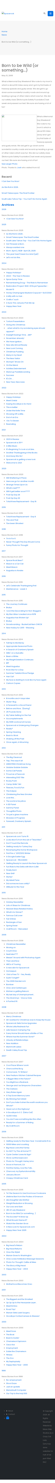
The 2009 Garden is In (16, 981)
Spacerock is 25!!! (14, 442)
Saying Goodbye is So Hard (18, 404)
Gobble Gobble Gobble (17, 767)
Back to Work (12, 735)
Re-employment (13, 1380)
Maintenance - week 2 (16, 589)
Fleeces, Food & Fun (15, 787)
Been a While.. (12, 656)
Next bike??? (12, 954)
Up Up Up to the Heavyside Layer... (21, 1302)
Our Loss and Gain (14, 1206)
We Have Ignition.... (14, 341)
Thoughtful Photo (14, 811)
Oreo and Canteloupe (16, 988)
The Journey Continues (16, 604)
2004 (4, 1236)
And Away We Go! (14, 456)
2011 (3, 827)
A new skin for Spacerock (17, 967)
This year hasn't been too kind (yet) (22, 254)
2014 (4, 633)
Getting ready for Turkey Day (19, 846)
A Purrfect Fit (11, 1001)
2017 (4, 551)
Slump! (9, 876)
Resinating (11, 424)
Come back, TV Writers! (17, 1072)
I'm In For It (11, 538)
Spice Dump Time (14, 279)
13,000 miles (11, 1115)
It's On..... (10, 378)
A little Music (11, 446)
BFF (7, 663)
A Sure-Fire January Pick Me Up (20, 303)
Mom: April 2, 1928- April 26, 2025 (21, 250)
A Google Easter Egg (15, 856)
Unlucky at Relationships (17, 1040)
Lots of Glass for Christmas (18, 905)
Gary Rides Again (14, 1092)
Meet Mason (11, 567)
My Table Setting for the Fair (18, 715)
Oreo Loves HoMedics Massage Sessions (25, 1258)
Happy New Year (13, 306)
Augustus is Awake (14, 570)
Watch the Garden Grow (17, 1223)
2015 (4, 594)
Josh (19, 167)
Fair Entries (11, 919)
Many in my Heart (14, 355)
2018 (4, 529)
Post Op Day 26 (13, 494)
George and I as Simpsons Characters (23, 1085)
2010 (4, 892)
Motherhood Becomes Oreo (19, 1284)
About (10, 1411)
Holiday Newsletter (14, 902)
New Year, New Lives (15, 382)
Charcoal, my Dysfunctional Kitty (20, 1171)
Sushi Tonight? (12, 977)
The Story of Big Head (16, 1265)
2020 (4, 468)
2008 (4, 1007)
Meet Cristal (11, 400)
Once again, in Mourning (17, 742)
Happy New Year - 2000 (17, 1365)
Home (4, 31)
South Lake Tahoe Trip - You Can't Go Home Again (24, 199)
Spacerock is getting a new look (21, 459)
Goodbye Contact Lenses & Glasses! (23, 1316)
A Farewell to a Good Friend (18, 705)
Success (10, 375)
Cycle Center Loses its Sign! (18, 1154)
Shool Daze (11, 1383)
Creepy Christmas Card (17, 1178)
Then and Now (12, 961)
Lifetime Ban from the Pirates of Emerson (24, 1196)
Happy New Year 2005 (16, 1230)
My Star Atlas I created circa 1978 (21, 614)
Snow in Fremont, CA (15, 1164)
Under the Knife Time (15, 410)
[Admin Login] (7, 1418)
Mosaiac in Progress (15, 818)
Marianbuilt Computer (16, 1390)
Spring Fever (12, 925)
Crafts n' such (12, 299)
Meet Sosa (11, 1331)
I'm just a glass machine (17, 814)
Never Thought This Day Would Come (23, 542)
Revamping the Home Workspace (21, 850)
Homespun (11, 971)
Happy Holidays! (13, 272)
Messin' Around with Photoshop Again (23, 957)
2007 (4, 1056)
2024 (4, 263)
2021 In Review (12, 439)
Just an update (13, 1386)
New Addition (12, 1043)
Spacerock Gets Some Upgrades (21, 1023)
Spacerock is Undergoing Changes (22, 725)
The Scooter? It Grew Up (17, 1216)
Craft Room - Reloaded (17, 929)
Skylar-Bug (11, 701)
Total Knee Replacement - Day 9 (21, 516)
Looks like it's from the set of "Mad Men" (24, 839)
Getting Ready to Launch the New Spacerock (26, 863)
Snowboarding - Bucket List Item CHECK (24, 624)
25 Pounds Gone (13, 712)
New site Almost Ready (16, 345)
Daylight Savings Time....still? (19, 335)
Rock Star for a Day (14, 669)
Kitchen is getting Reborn (17, 991)
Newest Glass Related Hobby (19, 908)
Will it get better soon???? (18, 491)
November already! (15, 338)
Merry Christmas (13, 1016)
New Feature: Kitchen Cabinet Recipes (23, 1075)
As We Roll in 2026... (10, 187)
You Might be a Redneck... (17, 1082)
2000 (4, 1321)
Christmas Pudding (15, 351)
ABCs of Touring (13, 964)
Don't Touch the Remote (17, 843)
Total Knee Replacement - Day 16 (21, 501)
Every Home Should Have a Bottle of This (24, 1033)
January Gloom (13, 1174)
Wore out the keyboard (17, 1157)
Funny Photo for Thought (17, 545)
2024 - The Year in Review (18, 276)
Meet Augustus (13, 666)
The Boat (10, 1334)
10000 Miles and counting (17, 1144)
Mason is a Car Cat (14, 563)
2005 (4, 1183)
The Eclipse (11, 791)
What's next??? (13, 488)
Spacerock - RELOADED (16, 860)
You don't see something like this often (23, 1119)
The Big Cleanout (14, 757)
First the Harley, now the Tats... (19, 1168)
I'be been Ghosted (14, 523)
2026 (4, 209)
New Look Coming (14, 348)
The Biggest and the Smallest (19, 1299)
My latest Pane (12, 880)
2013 (4, 689)
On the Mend (12, 365)
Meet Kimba (11, 1306)
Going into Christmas (15, 324)
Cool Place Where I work (17, 1065)
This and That (12, 520)
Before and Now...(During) (18, 708)
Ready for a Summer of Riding (19, 1122)
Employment (12, 1348)
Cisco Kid (10, 1344)
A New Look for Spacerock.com (20, 1227)
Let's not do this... (13, 257)
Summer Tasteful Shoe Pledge (20, 673)
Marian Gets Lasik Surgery (18, 1312)
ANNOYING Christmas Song (18, 764)
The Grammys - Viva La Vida (19, 998)
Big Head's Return (14, 1245)
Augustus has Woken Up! (17, 617)
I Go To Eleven (12, 420)
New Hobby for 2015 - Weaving (20, 627)
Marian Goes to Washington (19, 1255)
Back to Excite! (12, 1338)
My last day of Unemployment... (20, 994)
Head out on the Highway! (18, 1109)
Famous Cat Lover (14, 915)
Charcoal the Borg (14, 1068)
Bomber (10, 984)
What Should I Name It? (16, 1220)
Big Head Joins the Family (17, 1147)
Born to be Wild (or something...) (21, 1213)
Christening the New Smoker (19, 794)
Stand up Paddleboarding (18, 372)
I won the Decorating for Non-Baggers (23, 611)
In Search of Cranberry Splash (20, 649)
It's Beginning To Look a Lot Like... (20, 449)
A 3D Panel (11, 804)
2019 (4, 507)
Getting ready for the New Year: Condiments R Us (28, 1141)
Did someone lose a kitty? (18, 883)
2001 (4, 1289)
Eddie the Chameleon (16, 1351)
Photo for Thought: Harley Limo (20, 1161)
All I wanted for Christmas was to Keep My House (28, 1019)
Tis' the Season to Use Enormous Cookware (26, 1193)
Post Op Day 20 (13, 498)
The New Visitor (13, 358)
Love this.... (11, 797)
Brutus (9, 607)
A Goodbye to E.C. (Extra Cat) (19, 1112)
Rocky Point (11, 781)
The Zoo (10, 1358)
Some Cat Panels (14, 770)
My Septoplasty (13, 1361)
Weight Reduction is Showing (19, 1203)
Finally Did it (11, 870)
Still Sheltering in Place (16, 478)
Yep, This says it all (14, 760)
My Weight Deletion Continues (19, 659)
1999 (4, 1370)
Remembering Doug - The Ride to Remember (27, 282)
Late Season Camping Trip (18, 1030)
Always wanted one (15, 247)
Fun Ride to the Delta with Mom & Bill (22, 866)
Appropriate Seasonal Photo (19, 646)
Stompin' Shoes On (15, 361)
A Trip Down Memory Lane (18, 1095)
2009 (4, 934)
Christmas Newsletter (16, 944)
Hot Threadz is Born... (15, 244)
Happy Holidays (13, 397)
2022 (4, 387)
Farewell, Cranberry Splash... (19, 821)
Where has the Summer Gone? (20, 1036)
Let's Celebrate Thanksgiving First (21, 585)
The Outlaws (11, 1088)
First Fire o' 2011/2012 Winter (18, 853)
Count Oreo (11, 950)
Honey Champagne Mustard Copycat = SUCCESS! (29, 292)
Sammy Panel (12, 807)
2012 (4, 748)
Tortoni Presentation (15, 321)
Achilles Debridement (16, 368)
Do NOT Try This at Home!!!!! (18, 1151)
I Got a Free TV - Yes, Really (18, 974)
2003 (4, 1274)
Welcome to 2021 (14, 462)
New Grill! (10, 873)
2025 (4, 224)
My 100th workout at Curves (18, 722)
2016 (4, 576)
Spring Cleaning (13, 732)
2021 (4, 429)
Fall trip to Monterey (15, 643)
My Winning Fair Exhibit (16, 1099)
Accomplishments (14, 718)
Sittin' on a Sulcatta (14, 653)
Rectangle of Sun (14, 922)
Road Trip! (11, 1309)
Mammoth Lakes (13, 1046)
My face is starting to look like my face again (26, 680)
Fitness (9, 1354)
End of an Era (12, 417)
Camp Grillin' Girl (13, 784)
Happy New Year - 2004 (17, 1269)
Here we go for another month (20, 481)
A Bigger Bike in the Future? (18, 1078)
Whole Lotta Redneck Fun (17, 1026)
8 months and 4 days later (18, 698)
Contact (11, 1414)
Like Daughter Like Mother (17, 1200)
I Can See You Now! (10, 181)
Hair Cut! (10, 676)
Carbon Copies (13, 683)
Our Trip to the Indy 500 (16, 1393)
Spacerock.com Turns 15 (17, 836)
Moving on (11, 947)
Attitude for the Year (15, 887)
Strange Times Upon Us (17, 484)
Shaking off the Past (15, 738)
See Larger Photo (9, 164)
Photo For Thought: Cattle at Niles (21, 1262)
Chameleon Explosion (16, 1341)
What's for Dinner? (14, 912)
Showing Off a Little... (15, 414)
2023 (4, 312)
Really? (9, 728)
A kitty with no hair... (15, 296)
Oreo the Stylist (13, 1252)
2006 (4, 1131)
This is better (12, 407)
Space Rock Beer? (14, 560)
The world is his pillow (16, 801)
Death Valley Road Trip (16, 1050)
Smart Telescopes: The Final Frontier (18, 193)
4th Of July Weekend (15, 1210)
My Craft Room (13, 1126)
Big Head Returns (14, 1248)
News (4, 35)
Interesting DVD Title (15, 777)
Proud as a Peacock (15, 774)
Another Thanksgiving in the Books (21, 452)
